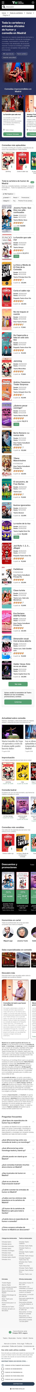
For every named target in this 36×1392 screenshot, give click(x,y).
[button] (18, 1361)
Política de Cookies (16, 1346)
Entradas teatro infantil (9, 1257)
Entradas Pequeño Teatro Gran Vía (24, 1258)
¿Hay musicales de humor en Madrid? (14, 1174)
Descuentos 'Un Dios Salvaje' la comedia (25, 1312)
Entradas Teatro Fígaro (26, 1268)
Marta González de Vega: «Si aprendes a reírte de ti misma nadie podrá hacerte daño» (12, 745)
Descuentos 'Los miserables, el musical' (26, 1287)
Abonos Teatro (6, 1285)
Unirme (18, 702)
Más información (6, 1358)
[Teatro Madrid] (18, 2)
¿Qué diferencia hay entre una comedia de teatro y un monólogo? (16, 1141)
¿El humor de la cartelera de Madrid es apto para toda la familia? (13, 1211)
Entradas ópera (6, 1248)
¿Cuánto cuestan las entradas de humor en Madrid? (15, 1191)
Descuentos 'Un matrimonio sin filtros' (25, 1316)
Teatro (5, 1338)
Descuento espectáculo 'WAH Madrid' (26, 1299)
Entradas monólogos (8, 1250)
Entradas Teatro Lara (25, 1274)
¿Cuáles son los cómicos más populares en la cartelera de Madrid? (14, 1200)
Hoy (14, 200)
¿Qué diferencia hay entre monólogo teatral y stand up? (14, 1149)
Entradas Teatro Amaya (26, 1256)
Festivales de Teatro (8, 1306)
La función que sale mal (12, 114)
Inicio (4, 13)
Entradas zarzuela (7, 1255)
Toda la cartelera (16, 13)
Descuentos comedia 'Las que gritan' (25, 1320)
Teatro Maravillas (24, 1266)
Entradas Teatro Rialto (25, 1246)
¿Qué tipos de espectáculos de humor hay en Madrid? (14, 1122)
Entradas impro (6, 1253)
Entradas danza (6, 1244)
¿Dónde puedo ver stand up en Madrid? (14, 1158)
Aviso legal (20, 1344)
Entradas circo (6, 1259)
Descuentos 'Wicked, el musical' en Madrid (26, 1291)
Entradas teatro (6, 1242)
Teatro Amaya (9, 130)
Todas (32, 865)
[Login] (33, 2)
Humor (29, 13)
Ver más (18, 684)
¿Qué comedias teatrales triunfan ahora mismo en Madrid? (15, 1166)
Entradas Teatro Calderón (24, 1242)
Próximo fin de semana (25, 200)
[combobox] (19, 7)
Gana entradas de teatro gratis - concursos (9, 1288)
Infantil (25, 1338)
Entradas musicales (8, 1246)
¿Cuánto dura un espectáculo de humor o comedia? (15, 1220)
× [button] (34, 1349)
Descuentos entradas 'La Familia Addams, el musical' (26, 1303)
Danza (31, 1338)
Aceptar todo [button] (18, 1384)
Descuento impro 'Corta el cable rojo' (26, 1308)
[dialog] (18, 1369)
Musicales (12, 1338)
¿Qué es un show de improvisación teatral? (11, 1182)
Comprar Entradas (12, 134)
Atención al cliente (10, 1344)
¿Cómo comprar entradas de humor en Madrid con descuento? (15, 1228)
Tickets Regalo (6, 1283)
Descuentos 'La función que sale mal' (26, 1295)
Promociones (25, 197)
